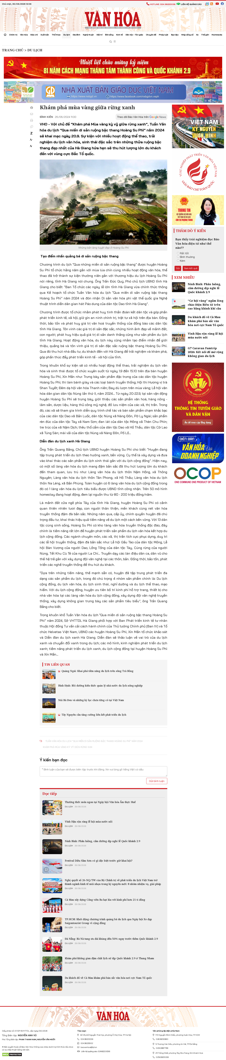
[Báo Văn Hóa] (113, 1015)
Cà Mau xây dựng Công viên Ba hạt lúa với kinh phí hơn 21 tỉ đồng (105, 899)
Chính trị (13, 34)
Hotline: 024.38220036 (162, 4)
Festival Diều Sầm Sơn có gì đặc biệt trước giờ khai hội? (99, 860)
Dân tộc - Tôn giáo (134, 34)
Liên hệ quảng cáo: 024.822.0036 (95, 1051)
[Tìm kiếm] (111, 41)
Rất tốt (184, 253)
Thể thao (56, 34)
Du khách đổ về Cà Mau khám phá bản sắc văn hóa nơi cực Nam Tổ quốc (108, 978)
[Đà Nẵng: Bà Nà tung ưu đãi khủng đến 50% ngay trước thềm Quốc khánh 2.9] (52, 944)
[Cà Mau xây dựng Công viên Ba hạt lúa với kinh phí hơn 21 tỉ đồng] (52, 905)
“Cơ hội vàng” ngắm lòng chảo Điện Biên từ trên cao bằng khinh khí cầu (205, 304)
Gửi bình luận (156, 781)
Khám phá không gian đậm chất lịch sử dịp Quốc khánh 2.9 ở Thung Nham (109, 958)
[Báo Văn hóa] (113, 19)
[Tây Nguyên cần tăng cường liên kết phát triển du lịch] (49, 718)
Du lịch (66, 34)
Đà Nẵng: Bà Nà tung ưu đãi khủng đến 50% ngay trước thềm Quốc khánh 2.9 (111, 939)
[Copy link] (31, 126)
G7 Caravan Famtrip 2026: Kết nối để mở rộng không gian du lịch (205, 352)
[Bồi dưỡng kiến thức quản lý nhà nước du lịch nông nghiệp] (49, 689)
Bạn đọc (175, 34)
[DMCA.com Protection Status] (12, 1054)
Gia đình (76, 34)
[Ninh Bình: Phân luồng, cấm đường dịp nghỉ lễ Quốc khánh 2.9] (52, 846)
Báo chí (34, 34)
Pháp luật (163, 34)
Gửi (178, 268)
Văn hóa (24, 34)
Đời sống (109, 34)
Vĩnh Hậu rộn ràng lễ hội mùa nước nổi (88, 821)
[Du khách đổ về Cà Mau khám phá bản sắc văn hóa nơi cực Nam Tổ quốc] (52, 983)
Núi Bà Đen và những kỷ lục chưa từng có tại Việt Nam (91, 700)
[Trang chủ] (5, 34)
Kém (182, 260)
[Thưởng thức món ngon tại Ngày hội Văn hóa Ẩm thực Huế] (52, 807)
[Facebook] (31, 108)
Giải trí (99, 34)
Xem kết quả (190, 268)
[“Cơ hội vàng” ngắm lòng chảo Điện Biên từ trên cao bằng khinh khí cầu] (178, 304)
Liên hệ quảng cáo (191, 4)
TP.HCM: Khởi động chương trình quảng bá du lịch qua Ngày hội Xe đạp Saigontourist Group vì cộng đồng (108, 921)
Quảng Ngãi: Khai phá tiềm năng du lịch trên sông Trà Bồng (97, 671)
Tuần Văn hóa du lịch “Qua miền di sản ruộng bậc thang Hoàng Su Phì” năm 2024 (94, 741)
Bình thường (187, 257)
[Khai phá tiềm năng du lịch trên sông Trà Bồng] (49, 674)
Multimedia (217, 34)
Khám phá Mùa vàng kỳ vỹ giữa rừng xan (67, 747)
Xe (197, 34)
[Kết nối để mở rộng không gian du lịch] (178, 351)
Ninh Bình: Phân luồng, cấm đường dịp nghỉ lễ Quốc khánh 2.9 (102, 841)
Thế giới (205, 34)
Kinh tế (119, 34)
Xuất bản (45, 34)
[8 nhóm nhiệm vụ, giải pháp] (52, 885)
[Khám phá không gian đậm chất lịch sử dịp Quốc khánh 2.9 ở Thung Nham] (52, 963)
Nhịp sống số (187, 34)
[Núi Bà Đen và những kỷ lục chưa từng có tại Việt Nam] (49, 703)
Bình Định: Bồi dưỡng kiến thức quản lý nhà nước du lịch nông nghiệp (100, 685)
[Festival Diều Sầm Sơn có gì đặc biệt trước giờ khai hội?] (52, 866)
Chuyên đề (151, 34)
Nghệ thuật (88, 34)
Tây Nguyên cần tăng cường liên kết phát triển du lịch (93, 714)
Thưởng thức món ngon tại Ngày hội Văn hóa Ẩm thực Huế (100, 802)
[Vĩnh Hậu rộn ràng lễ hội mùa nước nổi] (52, 827)
